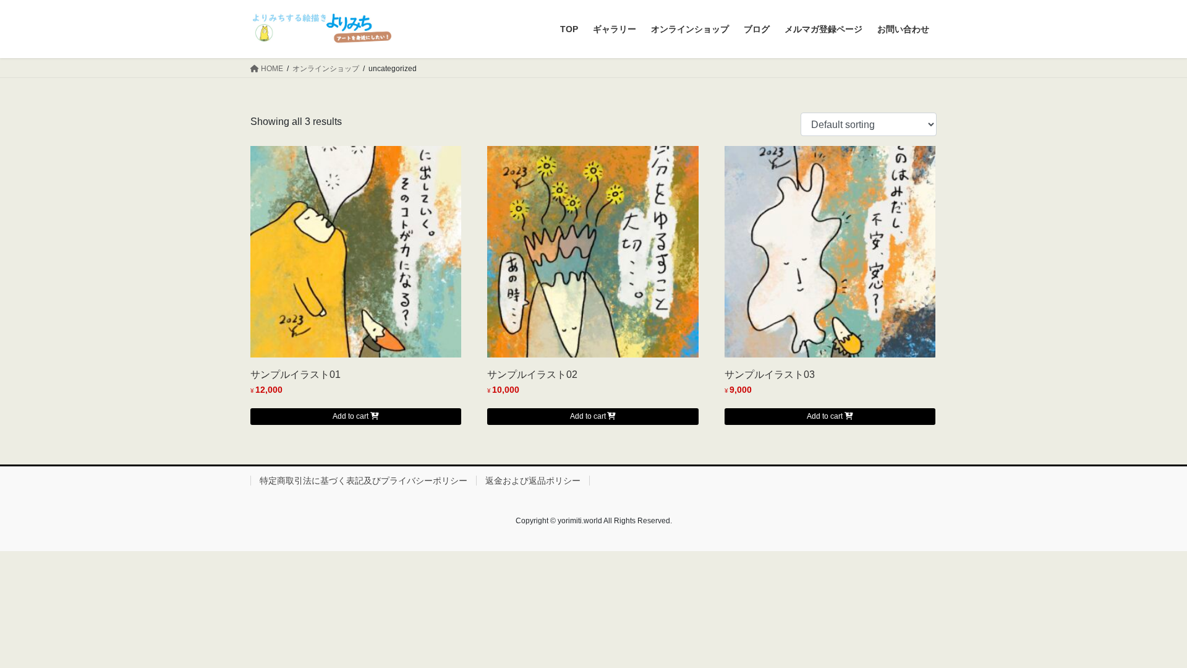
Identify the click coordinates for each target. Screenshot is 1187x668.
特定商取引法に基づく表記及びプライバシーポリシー (363, 481)
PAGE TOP (1149, 637)
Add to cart (350, 416)
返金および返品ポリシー (533, 481)
